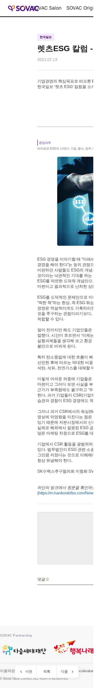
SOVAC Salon (46, 8)
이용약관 (7, 671)
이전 (28, 671)
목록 (46, 671)
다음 (64, 671)
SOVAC (23, 8)
